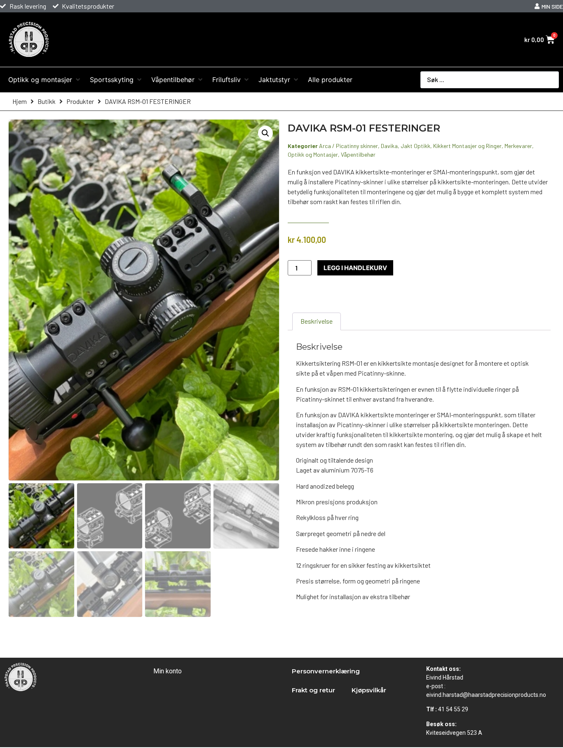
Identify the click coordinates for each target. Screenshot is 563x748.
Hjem (19, 101)
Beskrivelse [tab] (316, 321)
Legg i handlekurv (355, 268)
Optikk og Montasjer (313, 154)
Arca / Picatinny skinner (348, 145)
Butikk (47, 101)
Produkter (80, 101)
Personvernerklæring (326, 671)
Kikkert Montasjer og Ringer (467, 145)
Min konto (167, 671)
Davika (389, 145)
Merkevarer (518, 145)
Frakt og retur (313, 690)
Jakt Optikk (415, 145)
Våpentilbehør (358, 154)
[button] (265, 133)
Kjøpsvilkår (369, 690)
